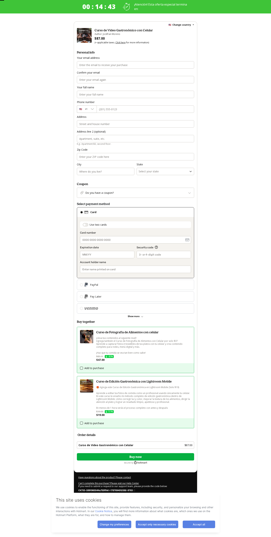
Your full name (85, 87)
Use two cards (98, 224)
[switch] (85, 224)
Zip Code (82, 149)
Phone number (86, 102)
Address (81, 117)
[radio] (81, 212)
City (79, 164)
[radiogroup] (135, 260)
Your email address (88, 58)
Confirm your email (88, 72)
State (140, 164)
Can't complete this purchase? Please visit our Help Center (108, 483)
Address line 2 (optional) (91, 131)
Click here (120, 42)
